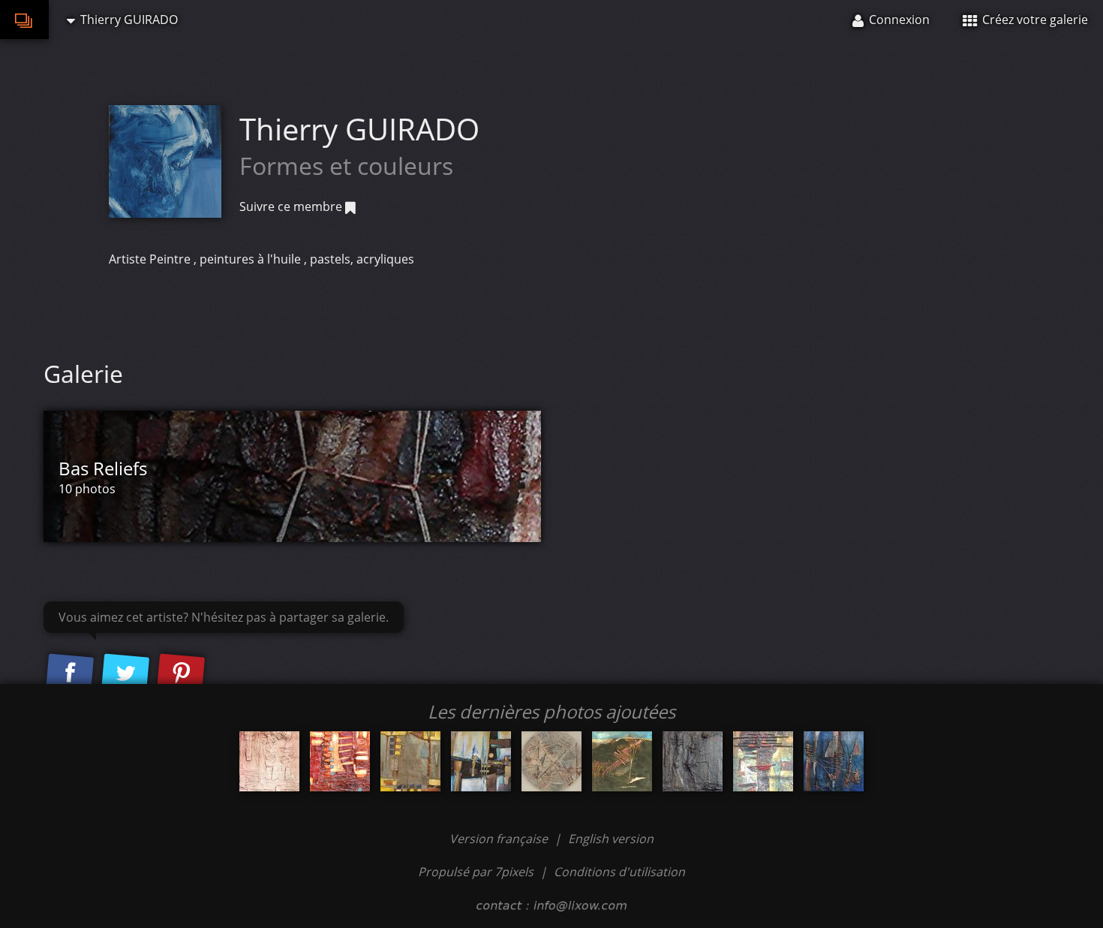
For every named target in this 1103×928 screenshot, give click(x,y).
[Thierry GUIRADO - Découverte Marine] (834, 761)
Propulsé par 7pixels (475, 871)
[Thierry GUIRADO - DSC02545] (693, 761)
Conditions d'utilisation (619, 871)
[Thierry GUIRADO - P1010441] (551, 761)
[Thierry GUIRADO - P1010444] (340, 761)
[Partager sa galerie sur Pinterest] (181, 673)
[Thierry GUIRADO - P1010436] (622, 761)
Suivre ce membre (292, 206)
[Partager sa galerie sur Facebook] (70, 673)
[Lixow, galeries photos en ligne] (24, 19)
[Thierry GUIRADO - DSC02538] (269, 761)
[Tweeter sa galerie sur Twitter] (125, 673)
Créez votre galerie (1033, 19)
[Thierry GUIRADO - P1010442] (410, 761)
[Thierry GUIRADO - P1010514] (481, 761)
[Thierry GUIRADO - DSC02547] (763, 761)
